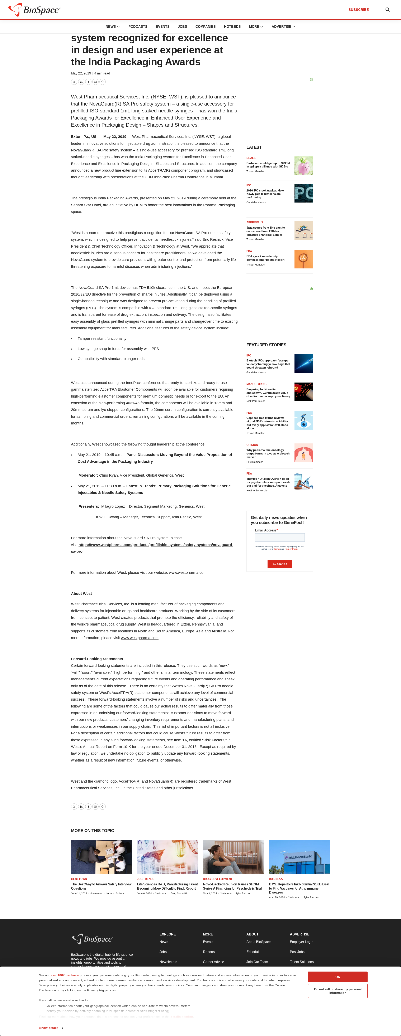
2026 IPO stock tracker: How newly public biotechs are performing (265, 194)
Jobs (182, 26)
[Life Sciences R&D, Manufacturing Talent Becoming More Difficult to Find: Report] (167, 857)
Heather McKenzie (257, 490)
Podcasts (137, 26)
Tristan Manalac (255, 171)
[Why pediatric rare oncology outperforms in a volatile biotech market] (303, 452)
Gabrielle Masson (256, 202)
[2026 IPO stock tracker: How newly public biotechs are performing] (303, 193)
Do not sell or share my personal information (338, 990)
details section (181, 1016)
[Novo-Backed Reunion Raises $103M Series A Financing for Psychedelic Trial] (233, 857)
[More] (118, 26)
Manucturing (256, 384)
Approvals (254, 222)
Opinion (252, 445)
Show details (48, 1028)
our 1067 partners (65, 975)
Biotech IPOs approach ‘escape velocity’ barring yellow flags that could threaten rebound (268, 364)
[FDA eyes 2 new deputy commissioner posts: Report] (303, 259)
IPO (248, 185)
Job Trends (145, 879)
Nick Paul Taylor (255, 401)
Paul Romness (254, 462)
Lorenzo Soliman (115, 893)
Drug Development (217, 879)
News (111, 26)
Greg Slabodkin (179, 893)
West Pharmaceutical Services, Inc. (161, 137)
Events (163, 26)
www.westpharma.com (188, 572)
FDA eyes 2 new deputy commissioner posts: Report (265, 257)
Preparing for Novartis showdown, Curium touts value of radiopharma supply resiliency (268, 393)
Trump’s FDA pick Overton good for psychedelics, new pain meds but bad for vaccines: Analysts (268, 482)
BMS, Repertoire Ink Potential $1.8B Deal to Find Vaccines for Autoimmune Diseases (299, 888)
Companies (205, 26)
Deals (251, 158)
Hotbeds (232, 26)
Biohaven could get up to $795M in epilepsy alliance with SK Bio (268, 164)
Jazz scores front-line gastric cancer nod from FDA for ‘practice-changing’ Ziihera (265, 231)
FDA (249, 251)
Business (276, 879)
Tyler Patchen (243, 893)
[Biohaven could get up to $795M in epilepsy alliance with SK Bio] (303, 165)
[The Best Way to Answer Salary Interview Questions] (101, 857)
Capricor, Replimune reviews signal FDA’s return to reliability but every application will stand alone (267, 423)
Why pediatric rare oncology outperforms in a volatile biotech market (268, 453)
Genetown (79, 879)
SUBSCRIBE (359, 9)
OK (337, 977)
